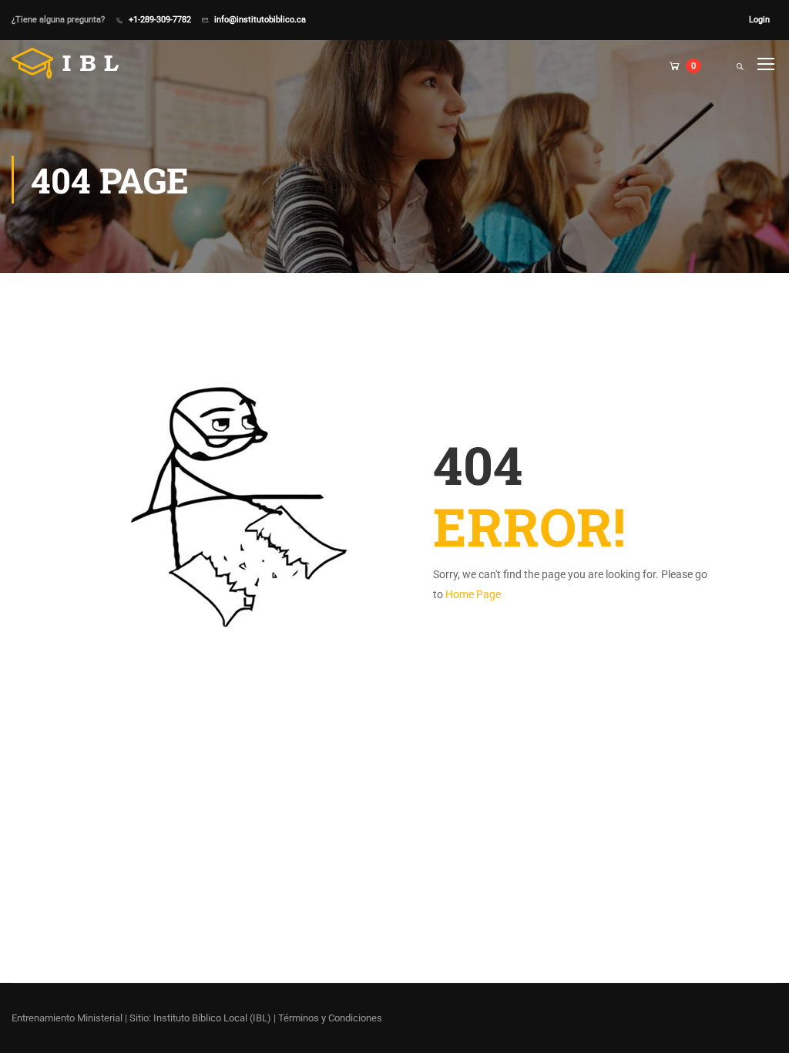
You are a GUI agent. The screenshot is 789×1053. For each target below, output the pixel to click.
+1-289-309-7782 (160, 19)
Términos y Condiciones (330, 1018)
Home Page (473, 594)
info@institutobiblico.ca (260, 19)
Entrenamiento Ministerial (67, 1018)
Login (759, 19)
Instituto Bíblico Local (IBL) (213, 1018)
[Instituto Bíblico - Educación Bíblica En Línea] (70, 63)
